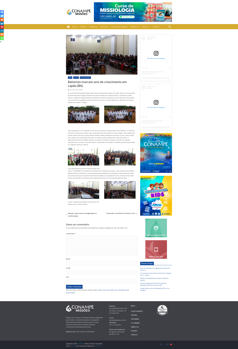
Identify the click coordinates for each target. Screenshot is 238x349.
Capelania (93, 27)
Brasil (70, 77)
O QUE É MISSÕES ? (137, 311)
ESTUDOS (134, 331)
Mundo (145, 27)
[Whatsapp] (2, 38)
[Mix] (2, 34)
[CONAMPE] (68, 26)
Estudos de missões (119, 27)
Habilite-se (134, 27)
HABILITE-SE (135, 327)
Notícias (76, 77)
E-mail (68, 268)
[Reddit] (2, 19)
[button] (149, 26)
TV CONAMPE (135, 323)
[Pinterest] (2, 27)
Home (74, 27)
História (83, 27)
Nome (68, 259)
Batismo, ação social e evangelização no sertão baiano (82, 214)
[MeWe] (2, 31)
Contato (156, 27)
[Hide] (0, 42)
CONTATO (134, 335)
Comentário (71, 234)
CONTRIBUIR (135, 319)
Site (67, 277)
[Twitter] (2, 16)
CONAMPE (80, 90)
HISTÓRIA (134, 315)
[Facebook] (2, 12)
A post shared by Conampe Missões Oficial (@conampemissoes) (161, 78)
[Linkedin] (2, 23)
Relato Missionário (85, 77)
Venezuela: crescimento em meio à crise (120, 213)
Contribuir (104, 27)
